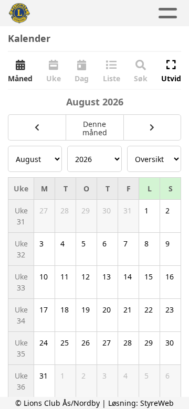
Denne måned (94, 128)
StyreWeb (157, 403)
